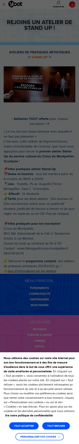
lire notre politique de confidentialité (29, 415)
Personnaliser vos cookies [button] (38, 437)
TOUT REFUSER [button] (56, 426)
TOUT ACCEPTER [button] (24, 426)
